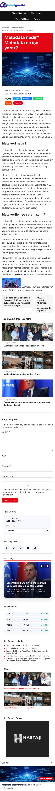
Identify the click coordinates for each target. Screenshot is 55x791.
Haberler (5, 27)
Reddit (8, 103)
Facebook (26, 99)
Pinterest (18, 103)
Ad (4, 456)
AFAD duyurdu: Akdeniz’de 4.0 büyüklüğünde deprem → (44, 304)
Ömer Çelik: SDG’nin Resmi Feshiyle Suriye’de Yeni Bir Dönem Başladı (27, 652)
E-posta (6, 466)
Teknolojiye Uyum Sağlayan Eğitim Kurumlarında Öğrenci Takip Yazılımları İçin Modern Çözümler (28, 660)
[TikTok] (35, 548)
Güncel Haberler (19, 13)
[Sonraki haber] (47, 566)
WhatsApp (38, 99)
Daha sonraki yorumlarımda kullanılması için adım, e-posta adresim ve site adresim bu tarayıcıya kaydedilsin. (27, 492)
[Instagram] (21, 548)
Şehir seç (10, 526)
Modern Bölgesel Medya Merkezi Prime (21, 648)
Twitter (16, 99)
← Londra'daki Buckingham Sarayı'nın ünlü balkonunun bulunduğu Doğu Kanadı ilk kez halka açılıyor (17, 301)
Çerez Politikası (22, 19)
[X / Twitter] (14, 548)
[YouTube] (28, 548)
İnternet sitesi (8, 476)
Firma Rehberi (37, 13)
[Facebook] (6, 548)
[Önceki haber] (42, 566)
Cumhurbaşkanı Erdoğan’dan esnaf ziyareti (22, 645)
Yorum (6, 432)
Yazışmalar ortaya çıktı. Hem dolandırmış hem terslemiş (27, 656)
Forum (37, 19)
